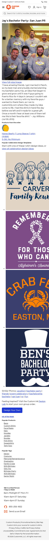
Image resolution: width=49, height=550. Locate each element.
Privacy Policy (14, 528)
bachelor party (34, 391)
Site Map (39, 522)
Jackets (7, 436)
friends (5, 394)
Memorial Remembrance (14, 459)
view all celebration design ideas (18, 149)
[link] (12, 7)
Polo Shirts (8, 441)
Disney (6, 454)
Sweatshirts (9, 443)
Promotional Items (28, 522)
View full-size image (12, 82)
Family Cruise (9, 464)
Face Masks (8, 428)
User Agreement (32, 531)
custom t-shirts (36, 525)
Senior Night (9, 476)
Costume (8, 456)
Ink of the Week (8, 417)
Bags (6, 423)
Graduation (9, 461)
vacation (21, 391)
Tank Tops (8, 446)
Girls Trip (7, 469)
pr (22, 396)
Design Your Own (12, 410)
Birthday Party (10, 471)
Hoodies (7, 433)
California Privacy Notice (30, 528)
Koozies (7, 438)
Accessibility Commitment (14, 531)
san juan (16, 396)
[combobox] (24, 13)
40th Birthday (9, 474)
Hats (6, 431)
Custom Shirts (10, 426)
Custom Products (13, 522)
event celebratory (19, 394)
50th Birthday (9, 466)
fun (26, 396)
